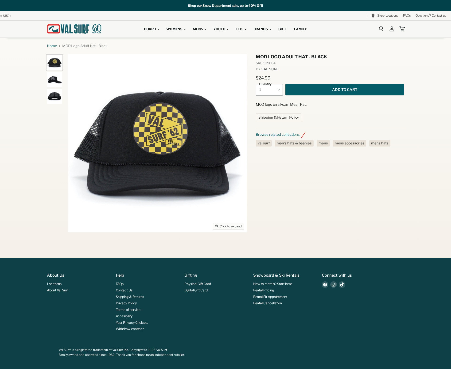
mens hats (379, 143)
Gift (282, 29)
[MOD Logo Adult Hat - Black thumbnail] (54, 63)
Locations (54, 284)
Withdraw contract (130, 329)
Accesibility (124, 316)
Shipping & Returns (130, 297)
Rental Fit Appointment (270, 297)
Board (150, 29)
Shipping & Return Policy (278, 117)
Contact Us (124, 290)
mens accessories (350, 143)
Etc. (240, 29)
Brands (261, 29)
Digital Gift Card (196, 290)
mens (323, 143)
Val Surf (269, 69)
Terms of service (128, 310)
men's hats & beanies (294, 143)
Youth (219, 29)
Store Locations (387, 15)
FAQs (407, 15)
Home (52, 46)
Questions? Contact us (431, 15)
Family (300, 29)
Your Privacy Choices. (132, 322)
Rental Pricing (263, 290)
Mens (198, 29)
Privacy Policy (126, 303)
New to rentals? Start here (272, 284)
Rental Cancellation (267, 303)
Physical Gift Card (197, 284)
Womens (174, 29)
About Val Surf (57, 290)
